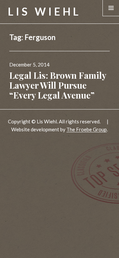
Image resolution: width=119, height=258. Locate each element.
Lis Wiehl (44, 11)
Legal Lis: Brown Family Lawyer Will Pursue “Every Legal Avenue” (57, 85)
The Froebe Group (86, 129)
